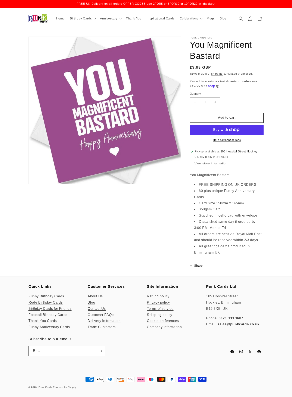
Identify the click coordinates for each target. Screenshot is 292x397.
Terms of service (160, 308)
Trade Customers (102, 327)
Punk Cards (45, 387)
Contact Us (97, 308)
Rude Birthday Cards (45, 302)
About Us (95, 296)
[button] (82, 18)
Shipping (217, 73)
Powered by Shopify (65, 387)
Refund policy (158, 296)
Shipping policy (159, 315)
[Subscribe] (100, 351)
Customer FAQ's (101, 315)
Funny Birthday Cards (46, 296)
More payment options (227, 140)
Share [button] (198, 265)
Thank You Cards (42, 321)
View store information (211, 163)
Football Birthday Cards (47, 315)
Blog (91, 302)
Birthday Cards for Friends (50, 308)
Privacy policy (158, 302)
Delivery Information (104, 321)
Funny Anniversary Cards (49, 327)
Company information (164, 327)
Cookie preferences (163, 321)
